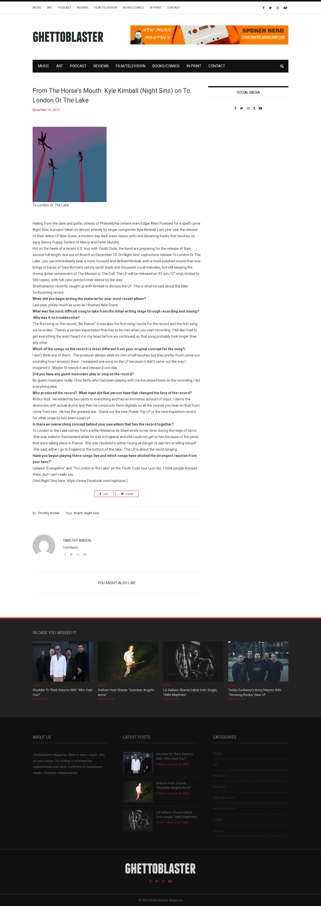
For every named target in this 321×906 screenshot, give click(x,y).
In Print (156, 7)
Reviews (83, 7)
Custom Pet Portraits (222, 145)
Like (105, 494)
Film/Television (105, 7)
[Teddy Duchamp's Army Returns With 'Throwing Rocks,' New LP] (258, 662)
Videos (36, 685)
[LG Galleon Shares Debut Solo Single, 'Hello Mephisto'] (193, 662)
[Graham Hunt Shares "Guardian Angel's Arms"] (128, 662)
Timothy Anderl (48, 513)
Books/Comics (133, 7)
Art (49, 7)
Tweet (129, 494)
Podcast (64, 7)
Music (37, 7)
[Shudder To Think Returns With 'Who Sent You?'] (63, 662)
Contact (173, 7)
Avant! (78, 513)
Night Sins (91, 513)
